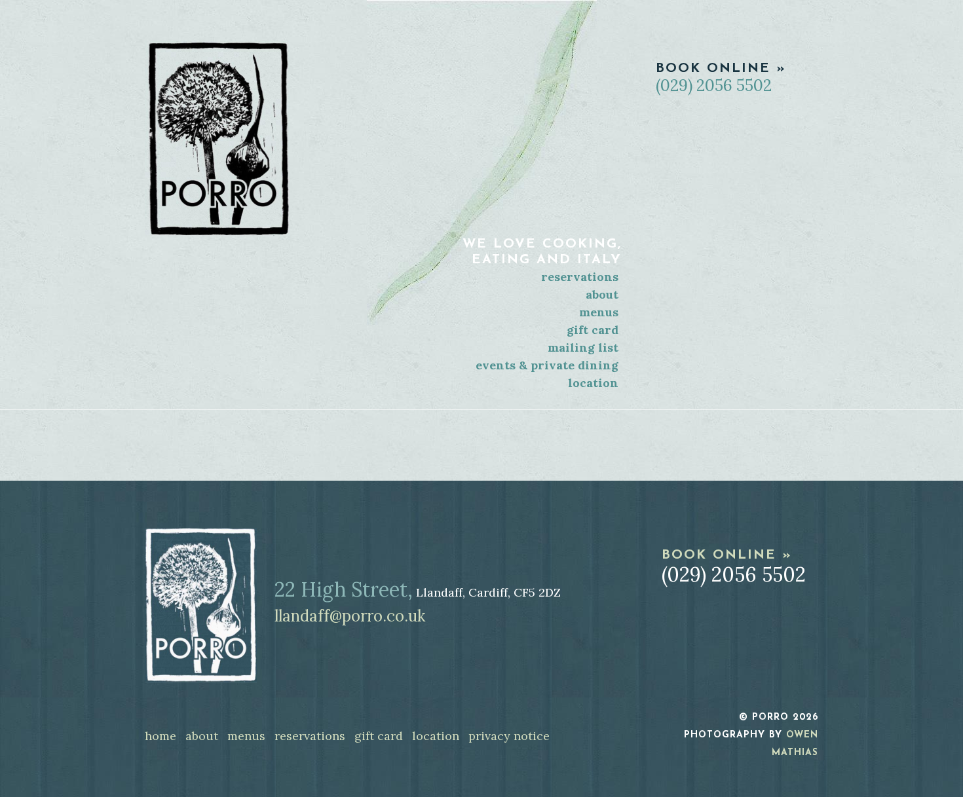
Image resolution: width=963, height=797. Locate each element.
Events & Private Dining (547, 365)
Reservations (579, 276)
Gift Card (592, 329)
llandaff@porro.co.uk (349, 616)
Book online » (721, 68)
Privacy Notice (509, 735)
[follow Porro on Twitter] (780, 692)
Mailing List (583, 347)
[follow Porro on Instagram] (807, 692)
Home (160, 735)
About (602, 294)
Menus (598, 312)
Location (593, 382)
